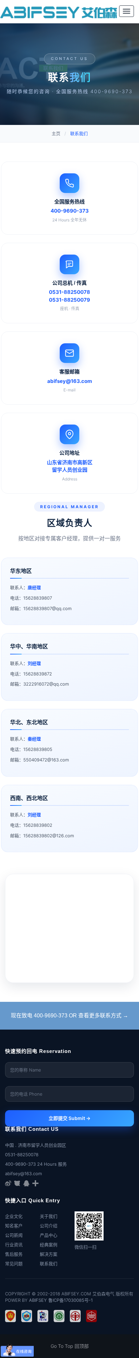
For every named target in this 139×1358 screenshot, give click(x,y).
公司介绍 (48, 1225)
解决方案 (48, 1254)
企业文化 (14, 1216)
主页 (56, 133)
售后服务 (14, 1254)
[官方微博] (8, 1183)
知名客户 (14, 1225)
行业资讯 (14, 1244)
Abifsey (38, 1300)
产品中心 (48, 1235)
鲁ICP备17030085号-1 (70, 1300)
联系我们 (48, 1263)
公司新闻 (14, 1235)
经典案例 (48, 1244)
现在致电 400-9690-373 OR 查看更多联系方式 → (69, 1015)
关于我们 (48, 1216)
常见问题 (14, 1263)
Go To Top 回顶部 (70, 1346)
